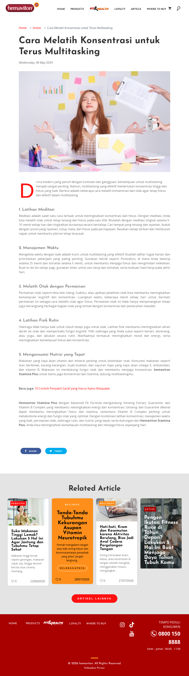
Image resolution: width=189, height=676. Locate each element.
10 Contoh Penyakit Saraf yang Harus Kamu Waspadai (72, 388)
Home (61, 9)
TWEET (58, 451)
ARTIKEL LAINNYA (94, 598)
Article (136, 9)
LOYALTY (75, 623)
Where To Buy (157, 9)
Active (37, 28)
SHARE (32, 451)
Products (77, 9)
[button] (179, 6)
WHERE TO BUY (96, 623)
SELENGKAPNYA (72, 568)
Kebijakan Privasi (94, 668)
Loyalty (119, 9)
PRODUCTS (33, 623)
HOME (13, 623)
